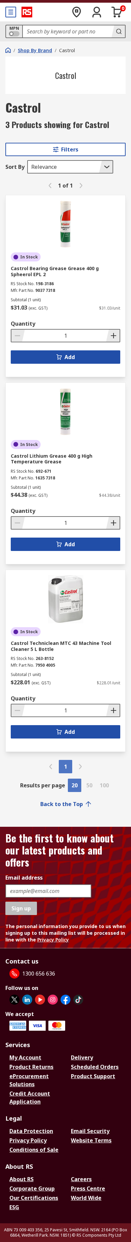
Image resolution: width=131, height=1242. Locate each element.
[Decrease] (18, 336)
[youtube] (40, 1000)
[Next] (81, 185)
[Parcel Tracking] (76, 12)
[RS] (26, 12)
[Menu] (10, 12)
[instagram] (53, 1000)
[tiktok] (78, 1000)
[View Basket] (117, 12)
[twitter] (14, 1000)
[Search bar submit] (118, 31)
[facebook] (65, 1000)
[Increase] (113, 336)
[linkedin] (27, 1000)
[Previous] (50, 185)
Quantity (23, 323)
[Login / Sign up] (96, 12)
